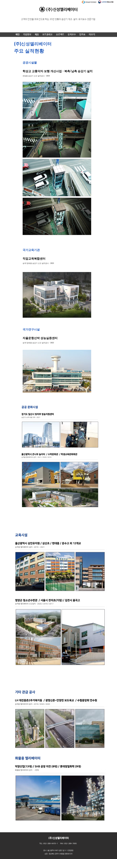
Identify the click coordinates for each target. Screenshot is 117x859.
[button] (27, 34)
